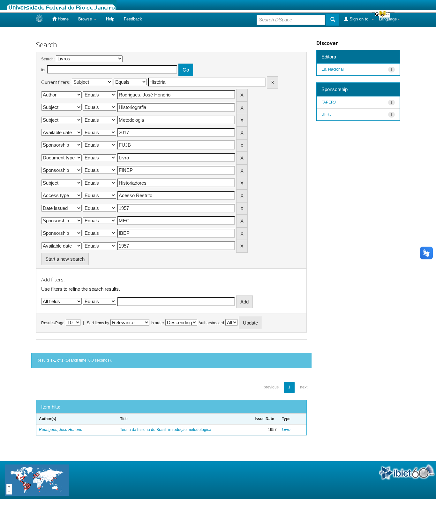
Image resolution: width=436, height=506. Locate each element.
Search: (48, 59)
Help (110, 19)
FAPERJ (328, 102)
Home (62, 19)
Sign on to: (359, 19)
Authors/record (211, 323)
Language (388, 19)
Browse (85, 19)
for (43, 70)
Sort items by (98, 323)
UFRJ (326, 114)
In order (157, 323)
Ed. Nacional (332, 69)
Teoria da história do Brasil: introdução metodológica (165, 429)
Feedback (133, 19)
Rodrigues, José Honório (60, 429)
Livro (286, 429)
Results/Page (52, 323)
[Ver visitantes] (37, 480)
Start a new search (65, 259)
